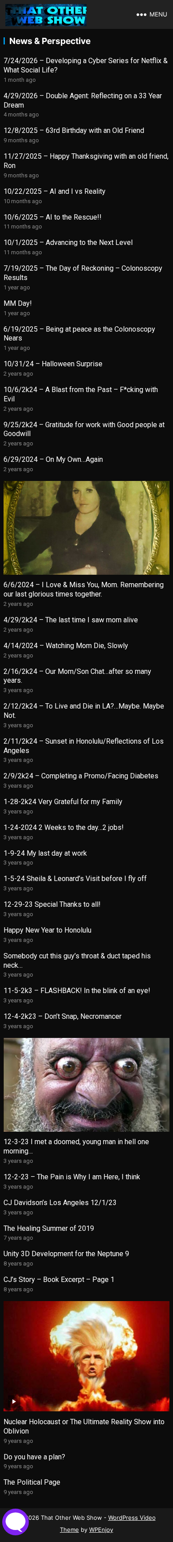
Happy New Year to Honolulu (47, 930)
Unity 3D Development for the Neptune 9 (66, 1254)
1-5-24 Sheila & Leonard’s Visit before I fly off (75, 878)
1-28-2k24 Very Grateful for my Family (63, 801)
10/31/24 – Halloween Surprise (53, 364)
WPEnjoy (101, 1529)
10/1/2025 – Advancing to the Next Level (68, 242)
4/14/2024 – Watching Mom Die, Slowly (66, 645)
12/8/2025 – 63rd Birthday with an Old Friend (74, 130)
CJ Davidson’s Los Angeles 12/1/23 (60, 1202)
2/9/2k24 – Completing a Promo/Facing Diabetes (81, 776)
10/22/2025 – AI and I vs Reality (55, 191)
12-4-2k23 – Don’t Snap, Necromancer (63, 1016)
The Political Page (32, 1482)
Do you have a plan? (34, 1457)
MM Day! (18, 303)
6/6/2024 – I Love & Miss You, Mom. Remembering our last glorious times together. (84, 589)
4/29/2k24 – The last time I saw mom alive (71, 620)
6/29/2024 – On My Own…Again (53, 459)
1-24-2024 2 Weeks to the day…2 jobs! (64, 827)
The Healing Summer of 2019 (49, 1228)
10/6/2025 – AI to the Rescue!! (53, 217)
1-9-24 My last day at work (45, 853)
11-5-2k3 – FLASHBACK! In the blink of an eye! (77, 990)
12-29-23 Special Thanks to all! (52, 904)
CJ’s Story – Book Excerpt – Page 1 (59, 1279)
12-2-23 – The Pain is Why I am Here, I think (72, 1177)
